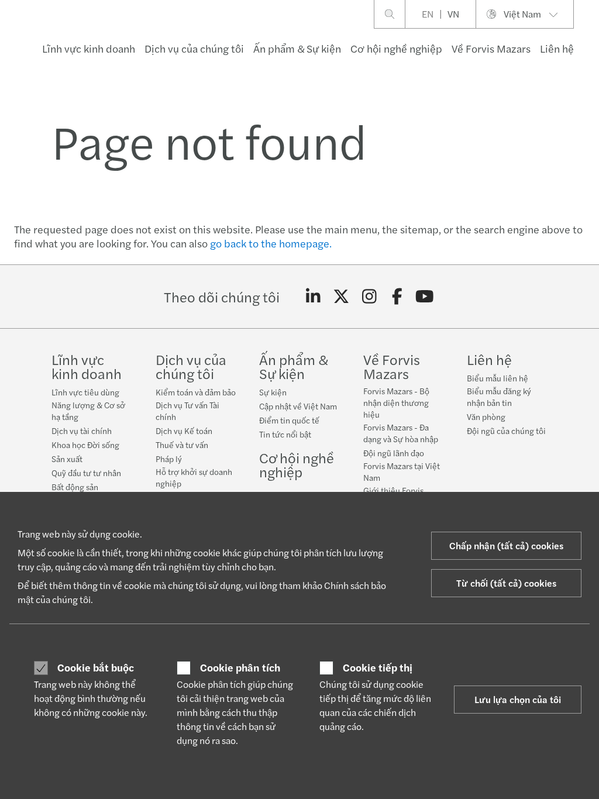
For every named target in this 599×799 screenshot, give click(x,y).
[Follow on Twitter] (341, 296)
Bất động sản (74, 487)
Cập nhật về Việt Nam (298, 406)
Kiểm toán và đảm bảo (196, 392)
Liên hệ (557, 48)
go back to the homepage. (271, 243)
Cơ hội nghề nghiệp (396, 48)
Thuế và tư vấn (182, 444)
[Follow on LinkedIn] (313, 296)
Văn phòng (486, 416)
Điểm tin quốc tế (289, 420)
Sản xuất (66, 458)
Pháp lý (169, 458)
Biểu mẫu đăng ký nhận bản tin (499, 396)
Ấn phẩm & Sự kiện (297, 48)
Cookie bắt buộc (95, 667)
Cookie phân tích (240, 667)
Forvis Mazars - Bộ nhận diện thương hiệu (396, 402)
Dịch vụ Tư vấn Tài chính (187, 410)
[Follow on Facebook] (397, 296)
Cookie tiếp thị (377, 667)
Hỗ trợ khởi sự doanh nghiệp (194, 477)
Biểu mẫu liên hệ (497, 378)
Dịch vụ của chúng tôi (194, 48)
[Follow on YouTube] (425, 296)
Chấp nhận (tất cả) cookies (506, 545)
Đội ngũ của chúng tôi (506, 430)
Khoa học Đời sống (85, 444)
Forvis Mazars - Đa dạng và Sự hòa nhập (400, 433)
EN (427, 13)
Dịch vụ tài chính (81, 430)
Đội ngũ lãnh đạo (393, 453)
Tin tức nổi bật (285, 434)
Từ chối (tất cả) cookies (506, 583)
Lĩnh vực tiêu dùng (85, 392)
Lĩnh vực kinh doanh (88, 48)
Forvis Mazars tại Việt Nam (401, 471)
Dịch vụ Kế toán (184, 430)
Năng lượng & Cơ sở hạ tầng (88, 410)
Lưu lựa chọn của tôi (517, 699)
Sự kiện (273, 392)
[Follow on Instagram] (369, 296)
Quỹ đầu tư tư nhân (86, 472)
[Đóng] (586, 44)
